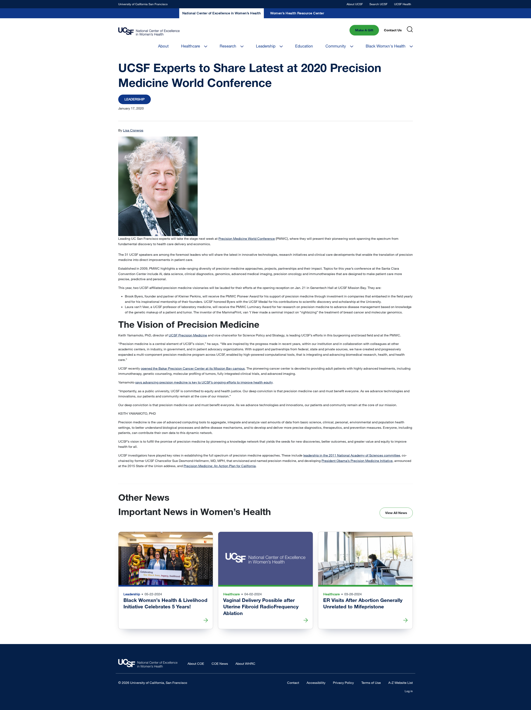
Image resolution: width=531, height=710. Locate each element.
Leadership (265, 46)
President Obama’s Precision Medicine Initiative (357, 461)
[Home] (149, 31)
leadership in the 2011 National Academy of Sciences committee (351, 455)
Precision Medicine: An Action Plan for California (220, 466)
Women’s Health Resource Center (297, 13)
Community (335, 46)
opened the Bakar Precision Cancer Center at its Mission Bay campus (193, 368)
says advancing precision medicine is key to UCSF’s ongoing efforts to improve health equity (204, 382)
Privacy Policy (343, 683)
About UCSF (355, 4)
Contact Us (393, 30)
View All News (396, 513)
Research (228, 46)
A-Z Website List (400, 683)
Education (304, 46)
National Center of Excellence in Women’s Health (221, 13)
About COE (196, 663)
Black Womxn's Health (386, 46)
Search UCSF (378, 4)
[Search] (410, 29)
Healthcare (190, 46)
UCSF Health (402, 4)
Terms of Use (371, 683)
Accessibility (316, 683)
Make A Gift (364, 30)
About (163, 46)
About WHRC (245, 663)
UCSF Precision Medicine (188, 335)
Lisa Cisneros (133, 130)
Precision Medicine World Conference (246, 238)
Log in (409, 691)
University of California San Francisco (143, 4)
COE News (220, 663)
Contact (293, 683)
